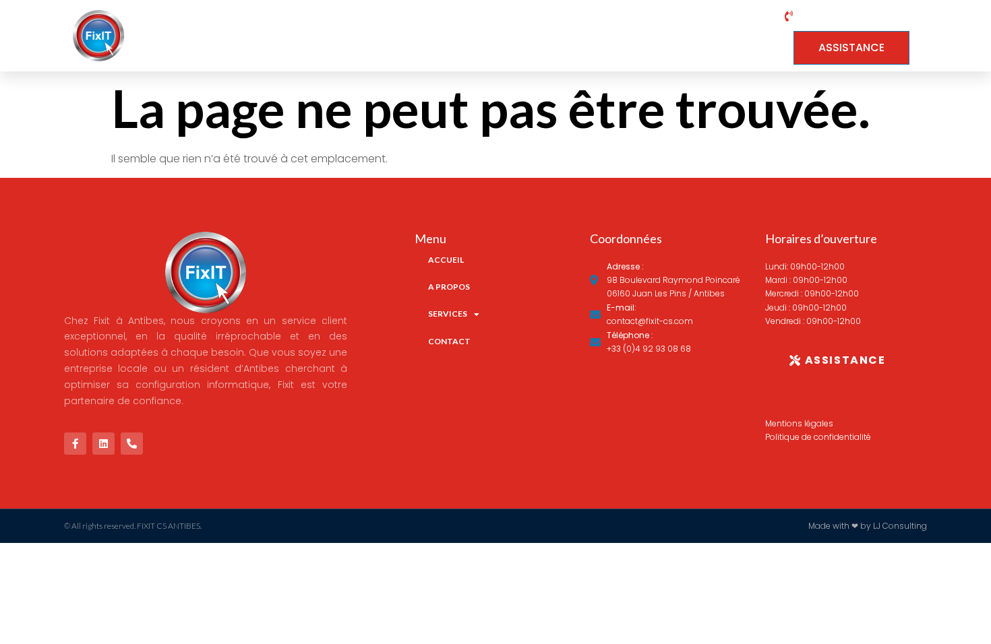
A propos (558, 36)
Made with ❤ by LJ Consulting (867, 526)
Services (644, 36)
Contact (739, 36)
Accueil (474, 36)
